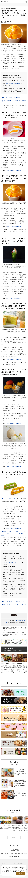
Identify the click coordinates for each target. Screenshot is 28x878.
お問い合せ (14, 865)
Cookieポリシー (21, 863)
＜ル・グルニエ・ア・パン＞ (10, 498)
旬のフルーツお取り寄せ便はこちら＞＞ (13, 97)
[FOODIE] (10, 22)
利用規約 (3, 863)
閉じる (27, 873)
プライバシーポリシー (12, 863)
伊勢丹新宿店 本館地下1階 (14, 170)
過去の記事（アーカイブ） (18, 861)
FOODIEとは (8, 861)
